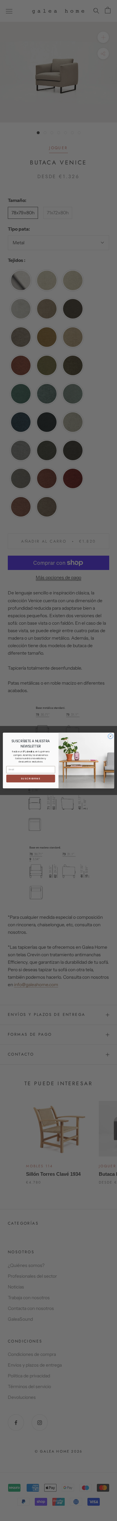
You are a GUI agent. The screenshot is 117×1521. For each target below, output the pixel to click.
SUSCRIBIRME (30, 778)
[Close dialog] (110, 736)
